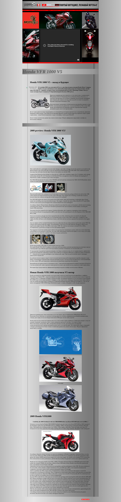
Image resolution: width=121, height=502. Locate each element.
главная (24, 10)
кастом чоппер (64, 10)
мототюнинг (55, 10)
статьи (71, 10)
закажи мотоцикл (86, 10)
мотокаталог (43, 10)
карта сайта (77, 10)
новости (36, 10)
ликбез (30, 10)
